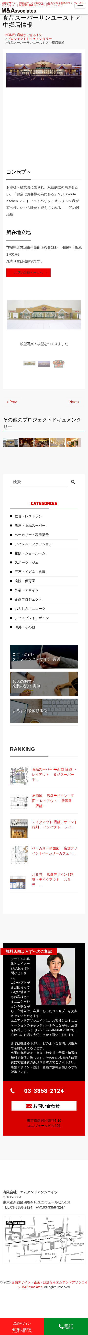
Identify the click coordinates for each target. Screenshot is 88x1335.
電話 (68, 1326)
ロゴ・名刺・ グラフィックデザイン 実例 (36, 656)
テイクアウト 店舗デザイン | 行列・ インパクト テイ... (54, 824)
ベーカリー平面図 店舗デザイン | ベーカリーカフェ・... (54, 850)
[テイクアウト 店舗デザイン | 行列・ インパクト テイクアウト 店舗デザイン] (19, 829)
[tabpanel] (44, 322)
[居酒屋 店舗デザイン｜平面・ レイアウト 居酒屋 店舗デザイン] (19, 802)
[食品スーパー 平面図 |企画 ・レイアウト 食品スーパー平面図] (19, 776)
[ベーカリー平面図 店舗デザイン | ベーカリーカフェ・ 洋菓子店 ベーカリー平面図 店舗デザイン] (19, 855)
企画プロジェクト (28, 599)
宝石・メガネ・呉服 (30, 572)
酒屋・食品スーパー (30, 525)
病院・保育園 (25, 581)
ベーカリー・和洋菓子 (32, 535)
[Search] (73, 482)
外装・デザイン (27, 590)
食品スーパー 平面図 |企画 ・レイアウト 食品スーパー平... (54, 774)
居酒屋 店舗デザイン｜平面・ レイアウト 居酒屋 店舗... (53, 801)
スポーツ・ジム (27, 562)
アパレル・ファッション (33, 544)
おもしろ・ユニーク (30, 609)
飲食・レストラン (28, 516)
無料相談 (22, 1327)
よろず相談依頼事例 (29, 711)
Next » (74, 402)
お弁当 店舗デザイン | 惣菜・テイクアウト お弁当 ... (53, 879)
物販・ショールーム (30, 553)
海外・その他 (25, 627)
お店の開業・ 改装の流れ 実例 (26, 683)
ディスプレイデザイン (32, 618)
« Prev (12, 402)
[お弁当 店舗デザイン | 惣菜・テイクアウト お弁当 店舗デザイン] (19, 881)
